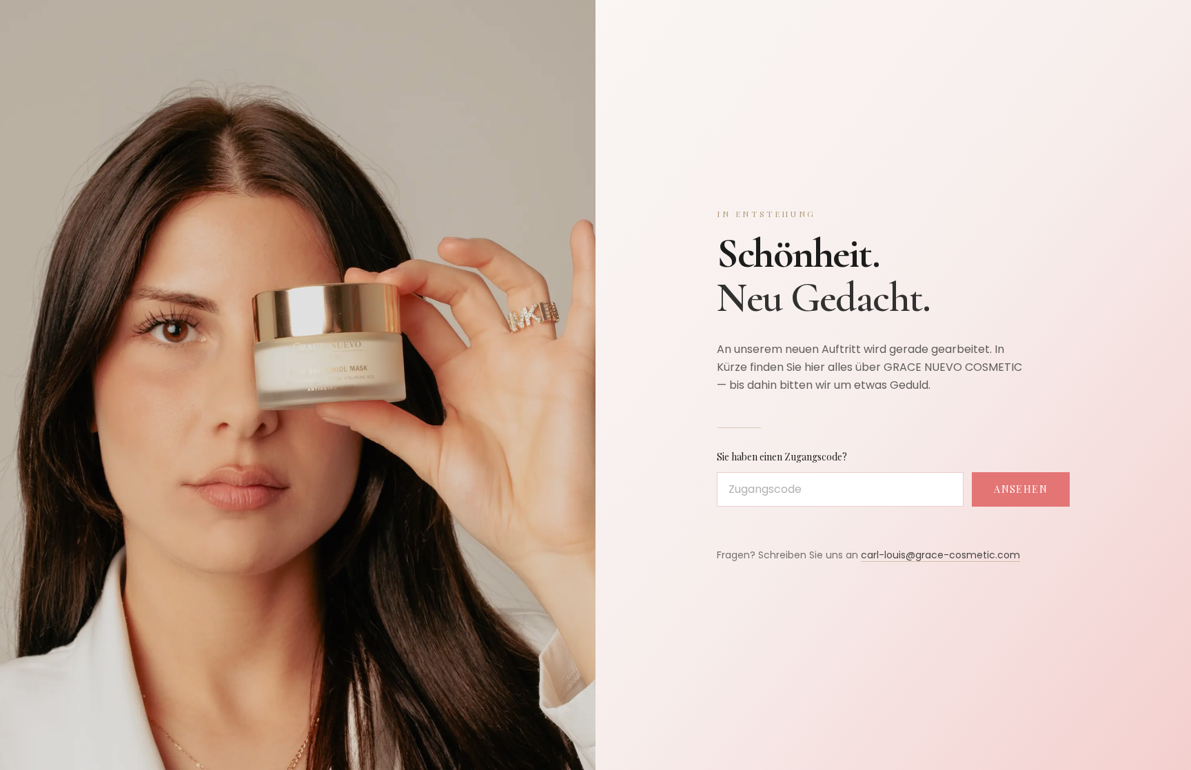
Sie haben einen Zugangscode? (782, 456)
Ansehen (1021, 489)
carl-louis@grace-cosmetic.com (940, 555)
